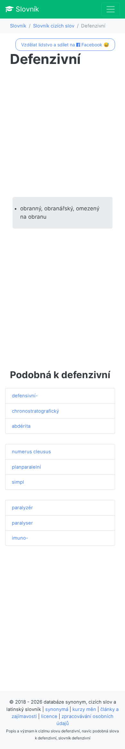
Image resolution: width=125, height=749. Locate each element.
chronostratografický (35, 411)
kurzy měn (84, 709)
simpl (18, 482)
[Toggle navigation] (110, 9)
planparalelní (26, 467)
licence (49, 716)
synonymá (56, 709)
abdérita (21, 426)
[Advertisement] (62, 132)
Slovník (26, 9)
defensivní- (25, 396)
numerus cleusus (31, 452)
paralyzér (22, 508)
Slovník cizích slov (53, 26)
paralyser (22, 523)
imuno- (20, 538)
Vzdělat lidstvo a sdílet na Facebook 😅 (65, 44)
